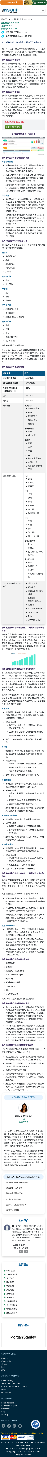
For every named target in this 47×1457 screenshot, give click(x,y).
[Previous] (20, 1251)
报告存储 (10, 42)
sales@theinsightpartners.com (27, 1448)
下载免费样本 (11, 2)
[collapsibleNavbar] (43, 10)
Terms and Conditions (10, 1383)
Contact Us (6, 1361)
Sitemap (4, 1414)
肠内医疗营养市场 (33, 42)
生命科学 (20, 42)
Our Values (6, 1392)
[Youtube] (20, 1427)
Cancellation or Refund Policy (14, 1386)
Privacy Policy (7, 1380)
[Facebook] (4, 1427)
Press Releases (7, 1403)
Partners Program (9, 1406)
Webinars (5, 1408)
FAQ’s (3, 1389)
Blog (3, 1411)
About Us (5, 1358)
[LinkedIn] (15, 1427)
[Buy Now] (35, 2)
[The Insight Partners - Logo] (10, 10)
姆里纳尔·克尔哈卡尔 (23, 1116)
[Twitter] (9, 1427)
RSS (3, 1367)
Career (4, 1364)
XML (3, 1370)
